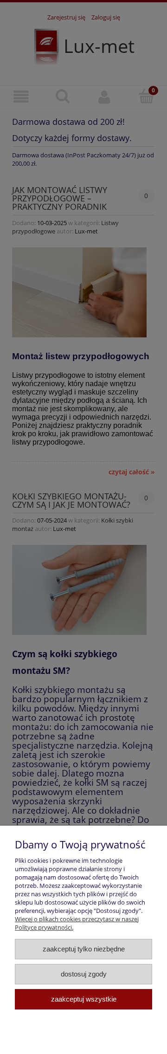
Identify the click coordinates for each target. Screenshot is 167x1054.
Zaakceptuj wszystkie (83, 999)
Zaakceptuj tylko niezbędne (84, 949)
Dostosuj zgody (84, 974)
